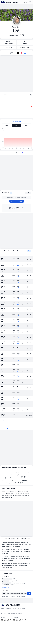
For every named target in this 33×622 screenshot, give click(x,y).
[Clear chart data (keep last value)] (31, 95)
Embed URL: (5, 590)
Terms (19, 608)
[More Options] (22, 2)
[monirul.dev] (25, 619)
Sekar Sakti (16, 27)
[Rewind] (8, 53)
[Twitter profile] (5, 620)
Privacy (14, 608)
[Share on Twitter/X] (18, 53)
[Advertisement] (16, 73)
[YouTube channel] (2, 620)
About (2, 608)
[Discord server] (10, 620)
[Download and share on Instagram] (21, 53)
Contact (24, 608)
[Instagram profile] (8, 620)
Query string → (5, 587)
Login (25, 2)
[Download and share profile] (25, 53)
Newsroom (8, 608)
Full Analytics (16, 121)
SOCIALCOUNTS (18, 613)
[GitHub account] (22, 620)
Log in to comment (17, 201)
